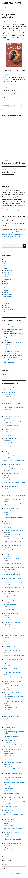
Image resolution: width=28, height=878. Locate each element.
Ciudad (6, 266)
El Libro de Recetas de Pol (11, 668)
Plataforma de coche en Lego (12, 681)
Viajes (5, 312)
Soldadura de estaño (10, 664)
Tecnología (7, 307)
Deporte (6, 272)
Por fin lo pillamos (9, 819)
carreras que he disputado (15, 234)
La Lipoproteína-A (9, 740)
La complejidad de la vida (11, 508)
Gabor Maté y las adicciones (12, 591)
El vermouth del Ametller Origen (14, 677)
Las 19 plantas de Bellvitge (12, 534)
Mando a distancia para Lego (12, 736)
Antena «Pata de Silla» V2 (12, 650)
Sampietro (7, 105)
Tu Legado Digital (9, 646)
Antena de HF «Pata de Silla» (13, 672)
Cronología (5, 857)
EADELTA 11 (7, 451)
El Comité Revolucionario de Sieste (14, 583)
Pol (5, 305)
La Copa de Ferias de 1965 (12, 416)
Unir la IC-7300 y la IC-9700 (12, 692)
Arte (5, 259)
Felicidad (6, 277)
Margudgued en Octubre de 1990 (14, 587)
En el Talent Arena (9, 727)
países (6, 208)
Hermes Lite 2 (8, 513)
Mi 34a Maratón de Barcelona (13, 749)
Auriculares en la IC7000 (11, 473)
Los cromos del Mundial (11, 486)
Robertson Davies (16, 24)
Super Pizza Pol (8, 788)
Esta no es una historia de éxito (13, 659)
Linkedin (21, 221)
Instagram (10, 223)
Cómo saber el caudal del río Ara (13, 407)
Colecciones (16, 325)
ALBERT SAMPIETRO (11, 3)
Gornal (6, 285)
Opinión (6, 303)
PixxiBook (7, 823)
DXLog (6, 477)
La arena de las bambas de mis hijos (15, 491)
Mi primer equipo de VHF (11, 613)
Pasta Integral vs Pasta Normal (13, 530)
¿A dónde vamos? (9, 618)
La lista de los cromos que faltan (13, 447)
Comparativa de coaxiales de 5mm (14, 550)
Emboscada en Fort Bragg (12, 793)
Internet (6, 290)
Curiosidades (8, 270)
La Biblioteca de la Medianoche (13, 745)
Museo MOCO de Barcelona (12, 438)
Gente (5, 281)
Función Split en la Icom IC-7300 (14, 758)
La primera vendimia (10, 429)
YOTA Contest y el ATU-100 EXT (13, 815)
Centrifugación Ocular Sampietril (14, 421)
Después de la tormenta (11, 412)
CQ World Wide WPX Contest (12, 563)
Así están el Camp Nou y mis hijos (14, 635)
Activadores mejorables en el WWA (14, 802)
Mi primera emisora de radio (12, 843)
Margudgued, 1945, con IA (12, 464)
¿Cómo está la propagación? (12, 578)
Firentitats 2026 (9, 609)
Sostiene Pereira (9, 554)
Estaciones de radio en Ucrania (13, 828)
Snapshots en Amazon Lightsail (13, 517)
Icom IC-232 (7, 521)
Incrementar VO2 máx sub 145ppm (14, 495)
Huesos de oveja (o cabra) (11, 558)
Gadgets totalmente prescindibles (14, 732)
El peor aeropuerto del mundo (13, 773)
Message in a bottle (10, 434)
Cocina (6, 268)
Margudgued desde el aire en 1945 (14, 469)
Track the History (9, 600)
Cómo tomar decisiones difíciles (13, 797)
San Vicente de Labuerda (11, 425)
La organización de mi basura (13, 596)
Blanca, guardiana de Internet (13, 716)
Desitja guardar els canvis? (12, 810)
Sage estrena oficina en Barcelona (14, 769)
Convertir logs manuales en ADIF (14, 712)
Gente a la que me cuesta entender (14, 460)
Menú (4, 7)
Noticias (6, 301)
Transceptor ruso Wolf (11, 806)
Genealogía (7, 279)
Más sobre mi (8, 296)
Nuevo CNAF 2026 (9, 456)
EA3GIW (10, 212)
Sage (18, 203)
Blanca (6, 261)
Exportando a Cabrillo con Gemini (14, 504)
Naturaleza (7, 299)
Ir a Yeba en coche (9, 399)
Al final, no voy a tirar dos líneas (13, 545)
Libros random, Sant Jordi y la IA (14, 655)
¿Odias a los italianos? (10, 604)
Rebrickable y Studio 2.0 (11, 753)
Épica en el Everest (9, 526)
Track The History (9, 310)
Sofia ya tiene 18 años (10, 848)
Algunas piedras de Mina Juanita (14, 696)
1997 (17, 210)
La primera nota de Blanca (12, 574)
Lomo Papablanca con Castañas (13, 778)
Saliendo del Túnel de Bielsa (12, 839)
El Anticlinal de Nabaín (11, 388)
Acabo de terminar (8, 22)
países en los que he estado (12, 236)
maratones (20, 208)
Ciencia (6, 264)
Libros (3, 106)
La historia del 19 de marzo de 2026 (15, 482)
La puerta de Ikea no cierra (12, 403)
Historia (6, 288)
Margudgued (8, 294)
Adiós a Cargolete (9, 442)
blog (12, 210)
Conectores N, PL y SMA (11, 707)
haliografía (9, 106)
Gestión (6, 283)
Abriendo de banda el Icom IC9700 (14, 499)
